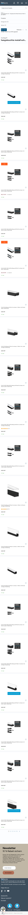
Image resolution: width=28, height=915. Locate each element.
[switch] (3, 913)
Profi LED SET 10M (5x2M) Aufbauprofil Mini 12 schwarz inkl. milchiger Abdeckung (13, 73)
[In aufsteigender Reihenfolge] (26, 30)
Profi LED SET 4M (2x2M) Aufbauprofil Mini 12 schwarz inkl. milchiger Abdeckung (12, 425)
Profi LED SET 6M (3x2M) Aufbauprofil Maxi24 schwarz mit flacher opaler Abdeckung (13, 821)
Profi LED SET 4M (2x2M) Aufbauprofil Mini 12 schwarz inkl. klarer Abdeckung (12, 269)
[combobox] (14, 8)
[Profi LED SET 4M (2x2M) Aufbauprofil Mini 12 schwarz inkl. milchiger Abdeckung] (14, 410)
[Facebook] (1, 891)
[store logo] (7, 3)
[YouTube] (8, 891)
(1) (8, 509)
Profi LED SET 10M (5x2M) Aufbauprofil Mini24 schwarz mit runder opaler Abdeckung (13, 743)
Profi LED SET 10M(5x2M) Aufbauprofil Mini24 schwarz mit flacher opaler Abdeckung (12, 152)
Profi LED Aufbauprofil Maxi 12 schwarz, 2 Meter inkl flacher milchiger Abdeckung (13, 586)
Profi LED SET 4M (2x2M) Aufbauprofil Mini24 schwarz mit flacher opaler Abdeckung (12, 230)
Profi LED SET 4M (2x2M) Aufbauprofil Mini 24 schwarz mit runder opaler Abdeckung (12, 467)
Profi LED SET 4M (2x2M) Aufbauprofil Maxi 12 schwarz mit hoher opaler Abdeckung (12, 703)
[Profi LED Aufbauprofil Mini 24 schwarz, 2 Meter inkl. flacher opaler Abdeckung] (14, 293)
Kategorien (4, 21)
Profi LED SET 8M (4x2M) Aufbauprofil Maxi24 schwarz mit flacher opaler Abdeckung (12, 386)
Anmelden (8, 873)
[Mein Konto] (14, 3)
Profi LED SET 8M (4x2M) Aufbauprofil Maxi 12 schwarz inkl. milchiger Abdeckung (13, 112)
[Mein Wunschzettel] (18, 3)
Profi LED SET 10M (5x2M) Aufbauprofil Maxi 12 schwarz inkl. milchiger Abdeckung (13, 664)
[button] (20, 29)
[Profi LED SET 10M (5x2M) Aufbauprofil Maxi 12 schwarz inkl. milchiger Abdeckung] (14, 649)
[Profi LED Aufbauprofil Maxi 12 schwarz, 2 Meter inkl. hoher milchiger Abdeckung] (14, 532)
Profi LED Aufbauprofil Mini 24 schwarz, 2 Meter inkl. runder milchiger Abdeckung (13, 347)
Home (2, 12)
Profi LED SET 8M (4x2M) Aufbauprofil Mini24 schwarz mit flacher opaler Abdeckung (12, 625)
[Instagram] (5, 891)
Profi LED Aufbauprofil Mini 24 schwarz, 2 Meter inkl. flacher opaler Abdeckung (13, 308)
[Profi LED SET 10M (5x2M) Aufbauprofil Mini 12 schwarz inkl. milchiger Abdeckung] (14, 58)
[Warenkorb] (22, 3)
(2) (9, 428)
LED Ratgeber (17, 910)
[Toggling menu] (26, 3)
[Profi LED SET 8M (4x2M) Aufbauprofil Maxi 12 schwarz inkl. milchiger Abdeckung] (14, 97)
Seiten (3, 25)
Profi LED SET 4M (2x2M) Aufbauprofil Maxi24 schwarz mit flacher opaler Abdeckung (12, 782)
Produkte (3, 18)
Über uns (9, 910)
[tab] (14, 18)
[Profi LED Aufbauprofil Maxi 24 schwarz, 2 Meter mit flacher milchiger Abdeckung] (14, 491)
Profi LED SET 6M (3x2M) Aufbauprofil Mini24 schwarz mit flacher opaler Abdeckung (12, 191)
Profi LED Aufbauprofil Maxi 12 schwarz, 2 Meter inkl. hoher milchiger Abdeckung (13, 547)
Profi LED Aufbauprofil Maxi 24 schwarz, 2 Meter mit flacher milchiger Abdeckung (13, 506)
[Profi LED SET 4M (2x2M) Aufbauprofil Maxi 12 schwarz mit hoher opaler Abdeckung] (14, 688)
